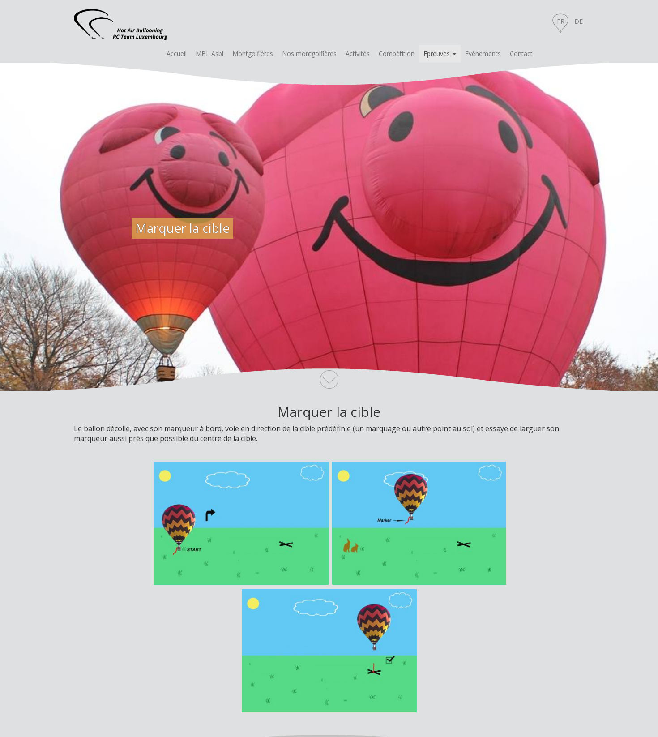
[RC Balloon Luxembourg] (120, 22)
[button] (440, 54)
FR (560, 21)
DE (578, 21)
